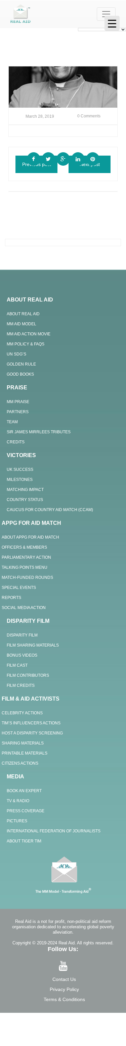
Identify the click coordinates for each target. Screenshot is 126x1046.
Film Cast (17, 665)
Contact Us (64, 979)
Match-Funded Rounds (27, 577)
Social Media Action (24, 607)
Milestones (20, 479)
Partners (18, 411)
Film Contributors (28, 675)
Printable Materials (24, 753)
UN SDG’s (16, 354)
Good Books (20, 374)
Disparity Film (22, 635)
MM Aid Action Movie (28, 334)
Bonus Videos (22, 655)
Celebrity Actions (22, 713)
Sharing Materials (23, 743)
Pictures (17, 821)
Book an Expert (24, 790)
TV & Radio (18, 801)
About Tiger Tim (24, 841)
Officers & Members (24, 547)
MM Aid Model (21, 324)
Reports (11, 597)
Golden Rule (21, 364)
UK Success (20, 469)
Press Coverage (25, 811)
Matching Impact (25, 489)
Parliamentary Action (26, 557)
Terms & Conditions (64, 999)
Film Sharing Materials (33, 645)
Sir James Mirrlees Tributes (39, 432)
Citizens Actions (20, 763)
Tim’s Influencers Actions (31, 723)
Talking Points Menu (24, 567)
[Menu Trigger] (112, 23)
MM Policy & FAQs (25, 344)
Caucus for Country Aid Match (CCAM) (50, 509)
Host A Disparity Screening (32, 733)
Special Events (19, 587)
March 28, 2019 (40, 116)
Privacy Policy (64, 989)
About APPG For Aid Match (30, 537)
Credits (16, 442)
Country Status (25, 499)
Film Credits (21, 685)
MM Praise (18, 401)
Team (12, 422)
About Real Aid (23, 314)
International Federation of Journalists (53, 831)
